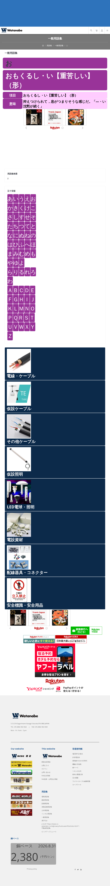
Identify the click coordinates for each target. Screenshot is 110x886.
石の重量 (75, 778)
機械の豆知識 (76, 764)
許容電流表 (76, 757)
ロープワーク (76, 785)
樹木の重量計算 (77, 774)
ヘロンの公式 (76, 771)
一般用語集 (59, 45)
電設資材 (15, 539)
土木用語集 (45, 810)
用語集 (49, 45)
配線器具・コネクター (27, 572)
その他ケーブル (21, 441)
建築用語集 (45, 800)
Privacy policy (32, 869)
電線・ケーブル (21, 376)
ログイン (44, 769)
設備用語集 (45, 803)
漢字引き (44, 821)
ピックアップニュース (49, 832)
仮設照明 (15, 474)
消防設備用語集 (47, 807)
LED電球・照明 (20, 507)
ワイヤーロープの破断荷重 (81, 781)
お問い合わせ (46, 772)
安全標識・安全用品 (25, 605)
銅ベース (75, 768)
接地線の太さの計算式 (79, 761)
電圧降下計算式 (77, 754)
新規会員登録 (46, 762)
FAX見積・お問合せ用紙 (49, 779)
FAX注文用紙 (46, 776)
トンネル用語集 (47, 814)
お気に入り (45, 765)
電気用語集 (45, 797)
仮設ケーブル (19, 408)
